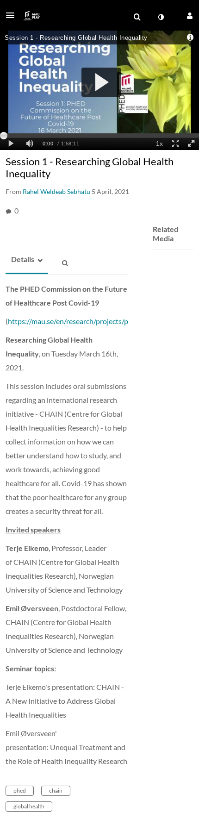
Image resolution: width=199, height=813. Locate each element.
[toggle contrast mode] (160, 17)
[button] (13, 15)
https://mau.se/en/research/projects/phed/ (75, 321)
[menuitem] (137, 17)
